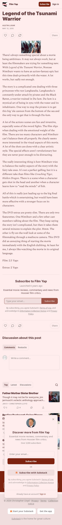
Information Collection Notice (40, 482)
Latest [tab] (14, 384)
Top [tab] (6, 384)
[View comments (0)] (13, 35)
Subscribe (44, 4)
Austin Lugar (8, 25)
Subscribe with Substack (33, 472)
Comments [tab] (9, 347)
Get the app (46, 511)
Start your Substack (23, 511)
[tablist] (15, 347)
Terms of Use (47, 479)
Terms (43, 500)
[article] (31, 400)
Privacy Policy (33, 485)
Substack (16, 518)
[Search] (57, 385)
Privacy (35, 500)
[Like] (5, 35)
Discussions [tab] (25, 384)
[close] (53, 419)
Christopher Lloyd (18, 404)
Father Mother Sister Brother (20, 393)
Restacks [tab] (22, 347)
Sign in (55, 4)
